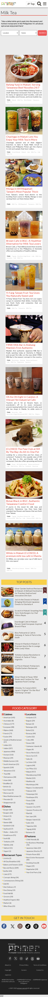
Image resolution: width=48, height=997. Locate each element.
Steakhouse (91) (9, 835)
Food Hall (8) (8, 893)
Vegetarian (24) (32, 869)
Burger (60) (7, 810)
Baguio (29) (30, 721)
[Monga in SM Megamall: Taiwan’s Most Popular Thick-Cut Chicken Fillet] (24, 186)
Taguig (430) (31, 829)
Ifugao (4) (30, 749)
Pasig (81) (30, 804)
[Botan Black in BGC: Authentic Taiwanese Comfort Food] (24, 498)
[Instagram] (20, 927)
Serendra (9, 258)
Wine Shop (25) (9, 906)
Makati (14, 100)
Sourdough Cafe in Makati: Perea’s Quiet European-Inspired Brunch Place (28, 623)
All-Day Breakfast (22, 464)
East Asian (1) (8, 790)
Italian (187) (8, 748)
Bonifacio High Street (23, 256)
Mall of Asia (14, 466)
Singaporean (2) (9, 802)
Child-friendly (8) (32, 839)
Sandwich (28, 466)
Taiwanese (36, 100)
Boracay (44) (31, 733)
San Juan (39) (31, 816)
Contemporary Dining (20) (13, 881)
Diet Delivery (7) (9, 887)
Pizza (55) (7, 819)
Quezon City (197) (33, 807)
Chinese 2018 (11, 518)
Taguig (14, 256)
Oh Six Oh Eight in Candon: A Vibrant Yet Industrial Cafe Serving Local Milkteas (22, 399)
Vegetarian (20, 362)
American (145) (9, 717)
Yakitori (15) (8, 848)
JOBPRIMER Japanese (40, 980)
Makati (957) (31, 772)
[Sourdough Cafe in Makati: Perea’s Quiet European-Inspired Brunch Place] (7, 629)
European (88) (8, 727)
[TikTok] (28, 928)
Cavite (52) (30, 737)
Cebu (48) (30, 740)
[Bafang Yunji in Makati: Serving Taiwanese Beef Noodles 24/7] (24, 82)
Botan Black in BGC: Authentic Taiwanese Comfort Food (23, 502)
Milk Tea (20, 100)
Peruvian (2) (8, 799)
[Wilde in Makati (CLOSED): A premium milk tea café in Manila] (24, 550)
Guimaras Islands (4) (34, 746)
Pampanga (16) (32, 794)
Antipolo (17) (31, 717)
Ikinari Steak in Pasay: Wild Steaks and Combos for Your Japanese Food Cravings (27, 679)
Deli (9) (6, 884)
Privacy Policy (23, 965)
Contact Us (40, 970)
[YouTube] (38, 958)
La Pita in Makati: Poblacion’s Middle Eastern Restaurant (27, 667)
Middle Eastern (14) (10, 761)
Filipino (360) (8, 730)
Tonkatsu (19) (8, 842)
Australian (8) (8, 721)
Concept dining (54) (11, 877)
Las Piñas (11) (31, 768)
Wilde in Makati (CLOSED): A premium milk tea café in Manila (23, 554)
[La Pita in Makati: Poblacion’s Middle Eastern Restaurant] (7, 673)
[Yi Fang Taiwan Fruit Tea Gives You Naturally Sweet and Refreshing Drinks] (24, 290)
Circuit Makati (16, 152)
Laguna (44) (30, 765)
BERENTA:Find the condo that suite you (8, 980)
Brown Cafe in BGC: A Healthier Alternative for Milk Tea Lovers (23, 242)
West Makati (28, 100)
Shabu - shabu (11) (10, 832)
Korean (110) (8, 755)
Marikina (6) (30, 781)
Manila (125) (30, 778)
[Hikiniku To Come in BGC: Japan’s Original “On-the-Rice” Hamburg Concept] (7, 695)
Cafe (28, 152)
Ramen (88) (7, 822)
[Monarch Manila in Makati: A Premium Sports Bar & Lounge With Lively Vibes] (7, 651)
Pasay (13, 464)
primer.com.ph (22, 988)
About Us (8, 965)
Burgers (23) (8, 813)
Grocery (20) (8, 896)
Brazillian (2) (7, 783)
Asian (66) (7, 780)
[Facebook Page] (4, 927)
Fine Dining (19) (9, 890)
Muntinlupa (15, 360)
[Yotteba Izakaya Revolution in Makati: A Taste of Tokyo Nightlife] (7, 662)
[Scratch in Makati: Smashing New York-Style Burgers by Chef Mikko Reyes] (7, 618)
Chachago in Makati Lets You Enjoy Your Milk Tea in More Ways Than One (22, 139)
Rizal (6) (29, 813)
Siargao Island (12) (33, 820)
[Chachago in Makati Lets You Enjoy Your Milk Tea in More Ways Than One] (24, 134)
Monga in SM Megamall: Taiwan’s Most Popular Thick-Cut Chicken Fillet (22, 191)
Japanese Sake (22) (33, 848)
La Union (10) (31, 762)
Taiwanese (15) (9, 771)
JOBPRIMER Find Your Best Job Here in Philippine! (24, 981)
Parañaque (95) (32, 797)
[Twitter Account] (12, 928)
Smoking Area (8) (32, 863)
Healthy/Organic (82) (11, 900)
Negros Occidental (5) (34, 788)
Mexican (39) (8, 758)
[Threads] (36, 928)
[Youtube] (44, 927)
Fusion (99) (7, 737)
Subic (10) (30, 823)
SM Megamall (22, 204)
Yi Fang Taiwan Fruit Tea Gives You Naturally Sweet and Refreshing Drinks (23, 295)
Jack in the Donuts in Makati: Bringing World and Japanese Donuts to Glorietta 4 (27, 601)
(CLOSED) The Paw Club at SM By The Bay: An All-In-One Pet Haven (23, 451)
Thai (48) (6, 774)
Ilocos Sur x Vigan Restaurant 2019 (17, 414)
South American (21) (11, 764)
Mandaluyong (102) (33, 775)
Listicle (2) (7, 858)
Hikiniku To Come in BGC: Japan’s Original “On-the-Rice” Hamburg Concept (27, 690)
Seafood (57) (8, 829)
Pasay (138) (30, 800)
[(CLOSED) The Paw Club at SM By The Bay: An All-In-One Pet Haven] (24, 446)
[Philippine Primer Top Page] (8, 7)
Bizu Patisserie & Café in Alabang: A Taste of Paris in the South (28, 634)
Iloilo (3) (29, 759)
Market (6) (7, 903)
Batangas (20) (31, 727)
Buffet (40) (7, 871)
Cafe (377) (7, 874)
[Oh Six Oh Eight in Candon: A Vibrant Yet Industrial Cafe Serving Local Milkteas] (24, 394)
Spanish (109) (8, 767)
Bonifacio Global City (23, 516)
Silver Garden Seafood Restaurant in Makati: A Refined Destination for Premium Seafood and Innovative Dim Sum (29, 592)
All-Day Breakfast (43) (11, 861)
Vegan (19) (30, 866)
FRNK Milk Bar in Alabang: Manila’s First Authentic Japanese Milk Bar (21, 347)
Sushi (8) (6, 838)
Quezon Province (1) (34, 810)
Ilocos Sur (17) (31, 756)
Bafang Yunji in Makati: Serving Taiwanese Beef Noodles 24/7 (23, 86)
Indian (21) (7, 745)
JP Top (31, 3)
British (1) (7, 787)
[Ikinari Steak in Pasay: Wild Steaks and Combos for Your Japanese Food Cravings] (7, 684)
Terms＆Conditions (40, 965)
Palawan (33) (31, 791)
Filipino (37, 414)
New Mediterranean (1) (12, 796)
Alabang (22, 360)
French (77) (7, 733)
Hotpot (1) (7, 816)
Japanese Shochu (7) (34, 851)
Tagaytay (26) (31, 826)
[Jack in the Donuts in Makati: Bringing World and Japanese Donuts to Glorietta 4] (7, 607)
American (35, 466)
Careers (24, 970)
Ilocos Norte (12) (32, 753)
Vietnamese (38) (9, 777)
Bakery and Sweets (31, 360)
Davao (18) (30, 743)
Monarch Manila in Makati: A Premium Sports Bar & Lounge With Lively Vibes (27, 646)
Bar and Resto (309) (11, 868)
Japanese (28, 362)
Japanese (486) (9, 751)
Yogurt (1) (7, 851)
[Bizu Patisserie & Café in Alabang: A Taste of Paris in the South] (7, 640)
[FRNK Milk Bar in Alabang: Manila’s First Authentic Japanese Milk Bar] (24, 342)
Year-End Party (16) (33, 872)
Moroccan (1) (8, 793)
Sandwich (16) (8, 826)
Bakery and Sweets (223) (13, 865)
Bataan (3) (30, 724)
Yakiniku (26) (8, 845)
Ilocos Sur (15, 412)
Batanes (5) (30, 832)
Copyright (8, 970)
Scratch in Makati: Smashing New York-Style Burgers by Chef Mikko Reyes (29, 612)
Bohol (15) (30, 730)
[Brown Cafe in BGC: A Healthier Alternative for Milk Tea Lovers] (24, 238)
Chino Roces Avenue (18, 568)
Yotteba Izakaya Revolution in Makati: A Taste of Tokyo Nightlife (27, 657)
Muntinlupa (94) (32, 784)
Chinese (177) (8, 724)
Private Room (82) (33, 854)
